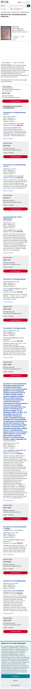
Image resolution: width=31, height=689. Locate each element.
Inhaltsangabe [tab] (6, 62)
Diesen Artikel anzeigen (7, 90)
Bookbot (10, 230)
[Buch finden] (28, 6)
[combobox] (17, 6)
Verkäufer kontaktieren (8, 138)
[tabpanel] (15, 73)
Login (24, 2)
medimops (11, 123)
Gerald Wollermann (13, 337)
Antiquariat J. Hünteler (14, 539)
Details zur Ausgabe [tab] (18, 62)
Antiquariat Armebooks (14, 288)
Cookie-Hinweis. (23, 668)
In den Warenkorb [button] (15, 101)
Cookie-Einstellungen (22, 665)
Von (16, 38)
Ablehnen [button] (15, 680)
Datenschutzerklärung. (11, 673)
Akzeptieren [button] (15, 676)
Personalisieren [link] (15, 685)
